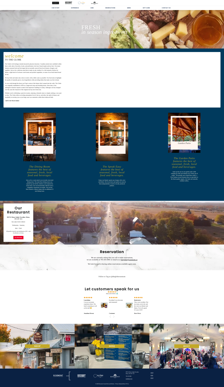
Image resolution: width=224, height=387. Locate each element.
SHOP (152, 372)
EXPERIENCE (75, 8)
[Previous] (15, 27)
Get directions (18, 237)
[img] (112, 292)
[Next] (208, 27)
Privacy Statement (119, 383)
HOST (152, 378)
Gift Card (146, 8)
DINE (92, 8)
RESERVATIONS (110, 8)
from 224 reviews (111, 293)
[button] (110, 316)
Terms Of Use (126, 383)
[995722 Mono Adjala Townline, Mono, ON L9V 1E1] (112, 223)
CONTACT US (166, 8)
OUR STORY (55, 8)
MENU (129, 8)
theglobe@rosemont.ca (129, 260)
